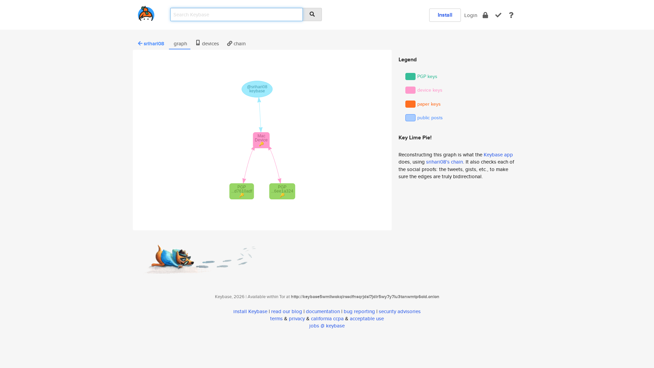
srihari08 (154, 43)
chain (239, 43)
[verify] (498, 15)
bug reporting (359, 311)
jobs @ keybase (327, 325)
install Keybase (250, 311)
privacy (297, 318)
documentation (323, 311)
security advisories (400, 311)
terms (276, 318)
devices (210, 43)
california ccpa (327, 318)
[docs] (511, 15)
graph (179, 43)
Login (470, 15)
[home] (146, 12)
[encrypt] (485, 15)
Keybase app (498, 154)
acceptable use (367, 318)
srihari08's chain (444, 161)
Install (445, 15)
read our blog (286, 311)
